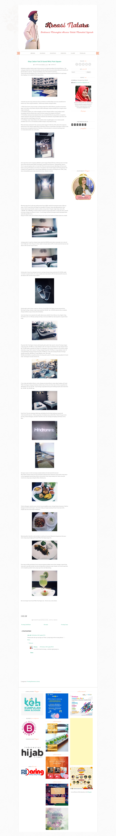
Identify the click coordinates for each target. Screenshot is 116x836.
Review (55, 619)
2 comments (53, 64)
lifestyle (51, 619)
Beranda (33, 53)
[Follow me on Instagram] (86, 64)
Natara (37, 64)
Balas (28, 639)
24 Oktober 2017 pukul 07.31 (38, 635)
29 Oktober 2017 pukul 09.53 (47, 647)
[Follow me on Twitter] (80, 64)
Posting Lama (64, 624)
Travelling (82, 53)
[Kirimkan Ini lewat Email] (21, 616)
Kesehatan (63, 53)
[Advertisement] (81, 741)
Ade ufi (29, 635)
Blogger (90, 792)
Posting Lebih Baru (26, 624)
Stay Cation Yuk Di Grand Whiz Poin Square (44, 61)
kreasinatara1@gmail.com (82, 82)
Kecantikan (53, 53)
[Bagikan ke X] (24, 616)
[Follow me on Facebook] (76, 64)
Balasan (31, 643)
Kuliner (73, 53)
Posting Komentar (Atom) (33, 681)
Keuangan (42, 53)
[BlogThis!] (23, 616)
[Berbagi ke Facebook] (26, 616)
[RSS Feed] (89, 64)
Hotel (46, 619)
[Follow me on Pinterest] (83, 64)
